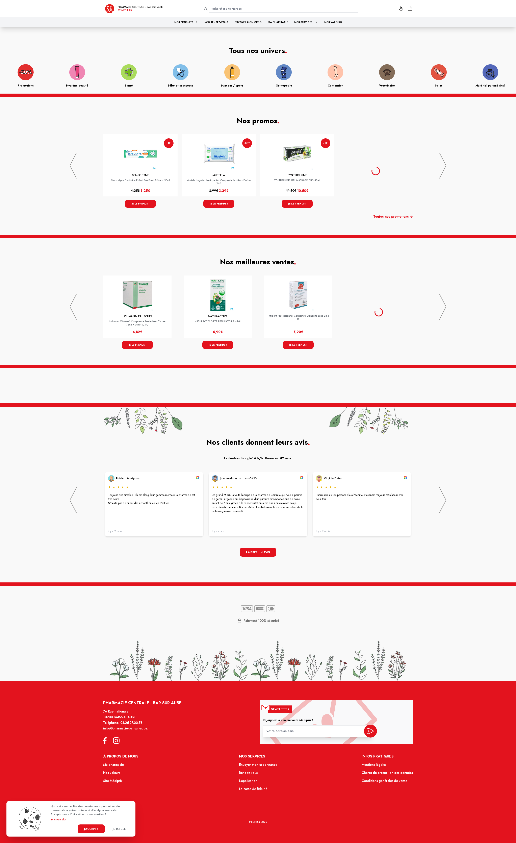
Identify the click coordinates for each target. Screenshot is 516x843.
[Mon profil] (401, 8)
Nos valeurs (333, 22)
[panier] (410, 8)
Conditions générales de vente (384, 780)
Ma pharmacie (278, 22)
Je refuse (119, 829)
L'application (248, 780)
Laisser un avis (258, 552)
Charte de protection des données (387, 772)
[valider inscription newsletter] (370, 731)
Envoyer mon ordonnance (258, 764)
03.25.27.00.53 (131, 722)
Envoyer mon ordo (247, 22)
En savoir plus (59, 819)
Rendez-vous (248, 772)
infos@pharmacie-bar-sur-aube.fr (126, 728)
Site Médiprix (112, 780)
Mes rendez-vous (216, 22)
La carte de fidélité (253, 789)
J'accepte (91, 829)
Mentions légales (374, 764)
